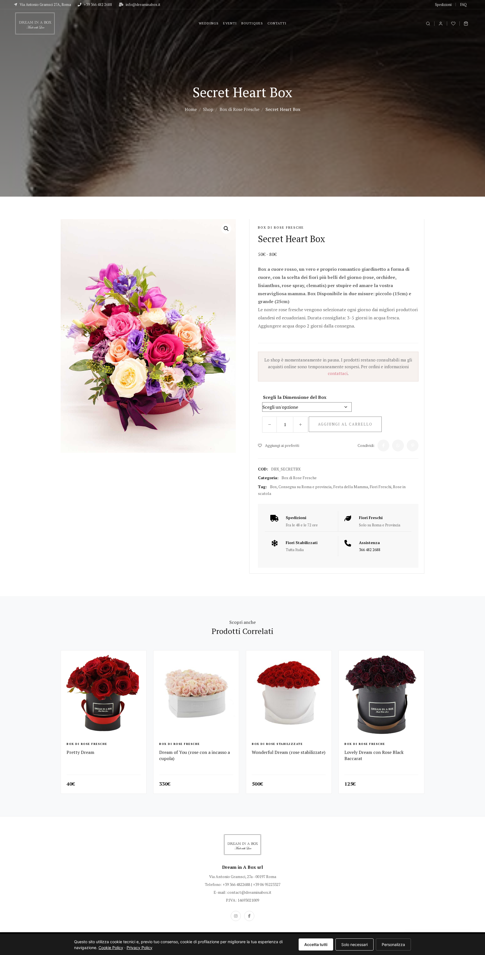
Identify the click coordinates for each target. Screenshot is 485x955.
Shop (208, 109)
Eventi (230, 23)
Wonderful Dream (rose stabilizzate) (288, 752)
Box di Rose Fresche (239, 109)
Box (273, 486)
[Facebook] (249, 916)
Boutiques (252, 23)
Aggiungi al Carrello (345, 424)
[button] (226, 229)
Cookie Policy (111, 947)
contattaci (337, 373)
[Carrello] (466, 24)
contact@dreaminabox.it (249, 892)
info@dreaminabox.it (142, 4)
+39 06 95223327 (266, 884)
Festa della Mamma (350, 486)
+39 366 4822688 (236, 884)
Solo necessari (354, 944)
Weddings (209, 23)
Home (191, 109)
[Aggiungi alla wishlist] (139, 659)
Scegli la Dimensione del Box (294, 397)
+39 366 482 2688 (97, 4)
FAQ (463, 4)
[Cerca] (428, 24)
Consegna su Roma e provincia (304, 486)
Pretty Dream (80, 752)
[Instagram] (236, 916)
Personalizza (393, 944)
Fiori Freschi (380, 486)
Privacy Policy (139, 947)
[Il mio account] (441, 24)
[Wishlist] (453, 24)
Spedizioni (443, 4)
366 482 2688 (369, 549)
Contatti (277, 23)
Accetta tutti (316, 944)
